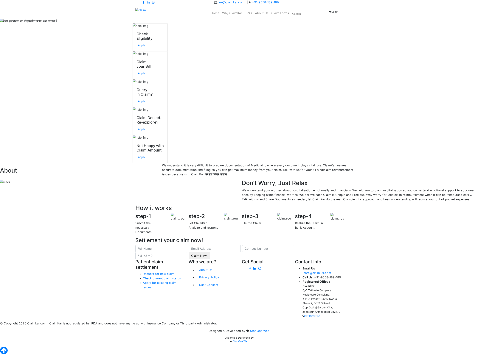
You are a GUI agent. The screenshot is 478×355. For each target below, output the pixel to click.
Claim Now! (199, 256)
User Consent (208, 285)
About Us (261, 13)
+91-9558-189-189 (265, 2)
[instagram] (153, 2)
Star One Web (259, 331)
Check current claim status (162, 278)
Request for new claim (158, 274)
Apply (141, 45)
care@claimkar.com (230, 2)
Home (215, 13)
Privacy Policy (209, 277)
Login (297, 13)
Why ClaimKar (232, 13)
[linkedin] (148, 2)
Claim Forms (280, 13)
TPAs (248, 13)
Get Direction (312, 316)
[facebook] (144, 2)
